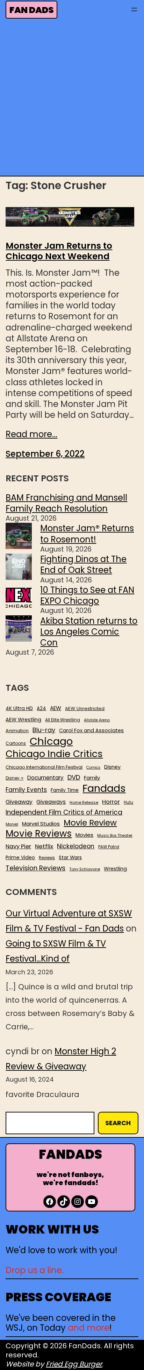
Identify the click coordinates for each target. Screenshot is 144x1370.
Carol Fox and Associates (91, 730)
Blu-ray (44, 730)
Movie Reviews (39, 834)
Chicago (51, 741)
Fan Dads (31, 10)
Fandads (103, 788)
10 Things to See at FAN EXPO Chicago (87, 595)
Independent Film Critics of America (64, 812)
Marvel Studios (41, 823)
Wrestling (115, 869)
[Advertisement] (72, 99)
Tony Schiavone (84, 869)
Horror (111, 802)
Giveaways (51, 802)
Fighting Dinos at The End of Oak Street (83, 564)
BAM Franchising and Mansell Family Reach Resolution (66, 503)
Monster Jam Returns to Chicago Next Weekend (59, 251)
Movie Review (90, 822)
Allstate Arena (97, 720)
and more (88, 1328)
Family (92, 778)
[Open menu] (134, 9)
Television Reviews (35, 868)
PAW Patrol (108, 847)
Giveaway (19, 802)
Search (118, 1122)
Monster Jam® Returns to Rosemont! (87, 533)
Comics (93, 767)
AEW (55, 708)
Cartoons (16, 743)
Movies (84, 834)
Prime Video (20, 857)
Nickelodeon (75, 846)
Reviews (47, 858)
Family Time (65, 790)
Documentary (45, 777)
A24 (41, 709)
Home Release (84, 802)
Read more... (31, 434)
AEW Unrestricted (85, 708)
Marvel (12, 824)
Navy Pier (18, 846)
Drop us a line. (35, 1270)
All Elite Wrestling (62, 720)
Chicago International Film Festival (44, 767)
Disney (112, 767)
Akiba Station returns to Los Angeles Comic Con (88, 631)
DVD (73, 777)
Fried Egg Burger (74, 1364)
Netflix (44, 846)
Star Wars (70, 858)
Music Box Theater (114, 835)
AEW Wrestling (23, 719)
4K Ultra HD (19, 708)
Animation (17, 731)
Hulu (128, 802)
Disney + (14, 778)
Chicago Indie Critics (54, 754)
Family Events (26, 790)
